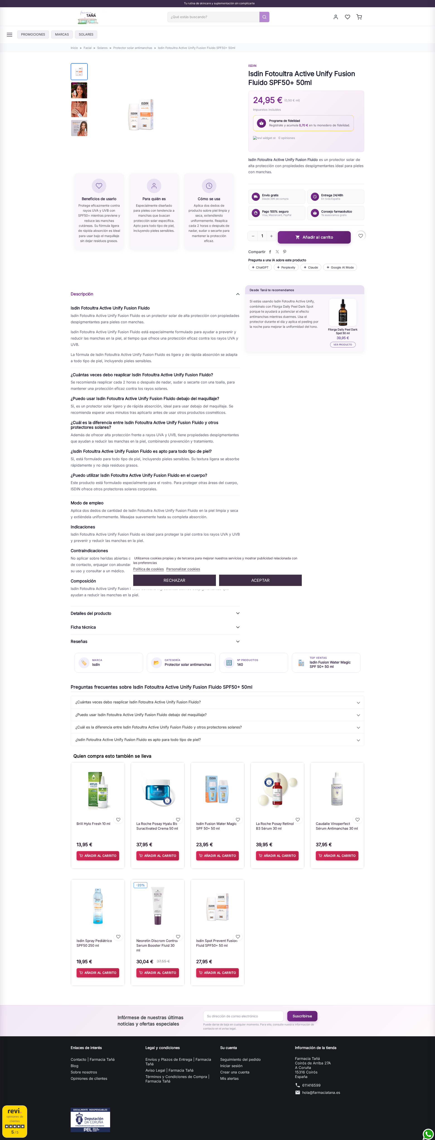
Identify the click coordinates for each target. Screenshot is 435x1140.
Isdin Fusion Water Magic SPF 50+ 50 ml (330, 664)
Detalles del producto (91, 613)
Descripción (82, 294)
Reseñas (79, 641)
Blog (74, 1065)
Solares (86, 34)
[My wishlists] (348, 17)
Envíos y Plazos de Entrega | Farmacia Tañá (178, 1061)
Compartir (270, 251)
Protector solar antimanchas (188, 664)
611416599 (311, 1085)
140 (240, 664)
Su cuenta (228, 1047)
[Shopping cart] (359, 17)
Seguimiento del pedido (240, 1059)
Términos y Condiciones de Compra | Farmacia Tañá (177, 1078)
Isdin (252, 65)
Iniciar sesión (231, 1065)
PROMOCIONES (33, 34)
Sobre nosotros (84, 1072)
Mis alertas (229, 1078)
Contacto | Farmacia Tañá (93, 1059)
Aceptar (260, 580)
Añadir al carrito (314, 237)
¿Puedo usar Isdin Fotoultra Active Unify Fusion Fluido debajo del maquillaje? (141, 714)
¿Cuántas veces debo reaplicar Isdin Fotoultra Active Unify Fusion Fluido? (138, 702)
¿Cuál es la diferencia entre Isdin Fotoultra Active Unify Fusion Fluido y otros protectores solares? (158, 727)
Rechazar (174, 580)
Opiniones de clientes (89, 1078)
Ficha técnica (83, 627)
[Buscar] (264, 17)
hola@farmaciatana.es (321, 1092)
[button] (253, 236)
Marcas (62, 34)
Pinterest (284, 251)
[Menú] (9, 35)
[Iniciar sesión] (336, 17)
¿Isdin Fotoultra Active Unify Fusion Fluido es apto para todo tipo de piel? (138, 739)
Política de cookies (148, 569)
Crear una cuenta (234, 1072)
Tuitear (277, 251)
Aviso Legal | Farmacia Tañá (169, 1070)
